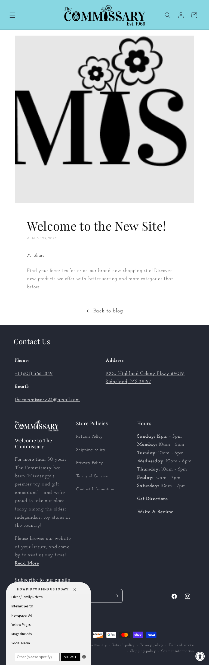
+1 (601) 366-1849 (34, 373)
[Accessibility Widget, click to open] (200, 656)
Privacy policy (151, 645)
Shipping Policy (91, 450)
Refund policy (123, 645)
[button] (12, 15)
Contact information (177, 651)
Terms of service (181, 645)
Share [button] (39, 255)
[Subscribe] (115, 596)
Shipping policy (143, 651)
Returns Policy (89, 436)
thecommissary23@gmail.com (47, 399)
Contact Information (95, 489)
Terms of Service (92, 476)
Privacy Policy (89, 463)
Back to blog (108, 311)
